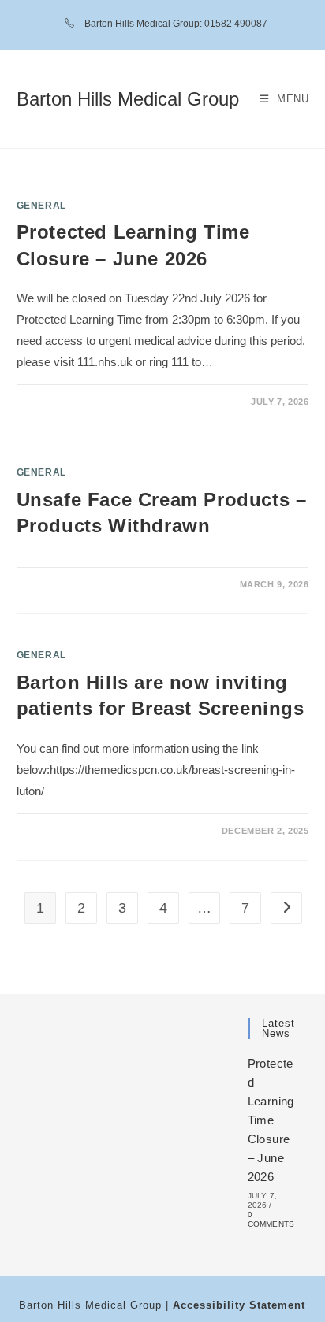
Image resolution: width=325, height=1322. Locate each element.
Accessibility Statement (239, 1305)
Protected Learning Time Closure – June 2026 (271, 1120)
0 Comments (271, 1219)
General (41, 205)
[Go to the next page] (286, 908)
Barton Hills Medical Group (128, 98)
